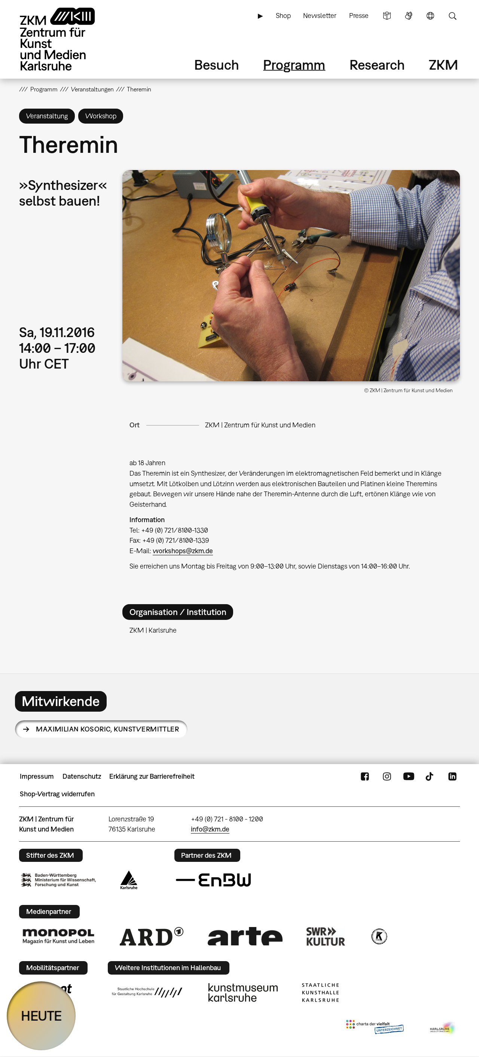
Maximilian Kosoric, (107, 729)
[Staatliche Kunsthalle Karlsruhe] (320, 992)
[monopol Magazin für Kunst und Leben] (58, 936)
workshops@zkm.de (183, 551)
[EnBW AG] (213, 880)
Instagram (386, 776)
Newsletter (319, 15)
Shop (283, 15)
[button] (291, 275)
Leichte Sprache (386, 16)
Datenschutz (81, 776)
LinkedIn (452, 776)
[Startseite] (67, 39)
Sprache (430, 16)
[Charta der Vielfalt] (374, 1028)
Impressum (37, 776)
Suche (452, 16)
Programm (294, 65)
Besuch (216, 65)
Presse (359, 15)
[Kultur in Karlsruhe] (378, 936)
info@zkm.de (210, 829)
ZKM (443, 65)
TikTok (430, 776)
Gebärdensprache (408, 16)
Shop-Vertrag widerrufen (57, 794)
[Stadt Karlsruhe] (129, 879)
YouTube (408, 776)
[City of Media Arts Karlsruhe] (443, 1028)
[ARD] (151, 936)
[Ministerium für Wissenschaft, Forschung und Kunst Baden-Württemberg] (58, 880)
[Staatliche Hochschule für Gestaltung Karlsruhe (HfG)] (147, 992)
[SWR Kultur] (325, 936)
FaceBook (364, 776)
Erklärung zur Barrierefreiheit (152, 776)
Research (377, 65)
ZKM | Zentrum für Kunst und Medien (260, 425)
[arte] (245, 936)
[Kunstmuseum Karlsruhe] (243, 992)
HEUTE (41, 1016)
